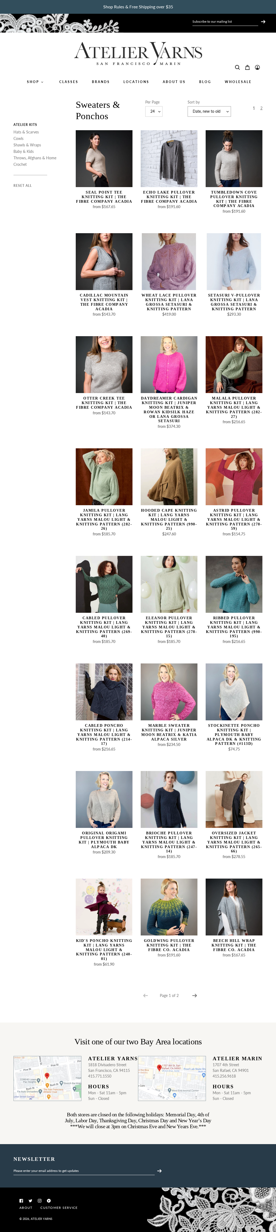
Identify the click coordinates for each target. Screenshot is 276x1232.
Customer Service (59, 1208)
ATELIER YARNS (41, 1218)
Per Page (152, 102)
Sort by (194, 102)
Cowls (18, 138)
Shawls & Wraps (27, 145)
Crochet (20, 164)
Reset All (22, 186)
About (25, 1208)
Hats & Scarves (26, 132)
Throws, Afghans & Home (34, 158)
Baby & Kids (23, 151)
